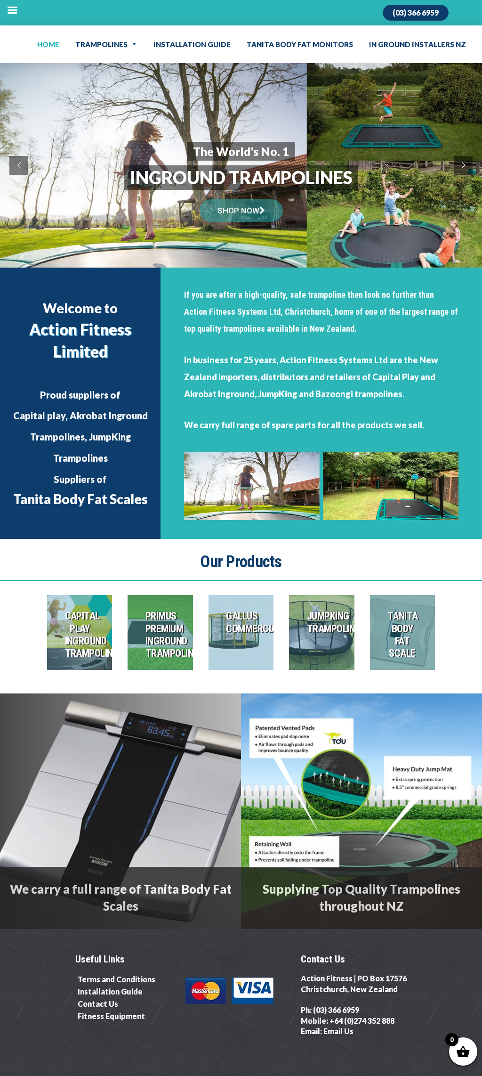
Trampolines (101, 44)
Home (48, 44)
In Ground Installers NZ (417, 44)
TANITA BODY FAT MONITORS (300, 44)
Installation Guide (192, 44)
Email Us (338, 1031)
